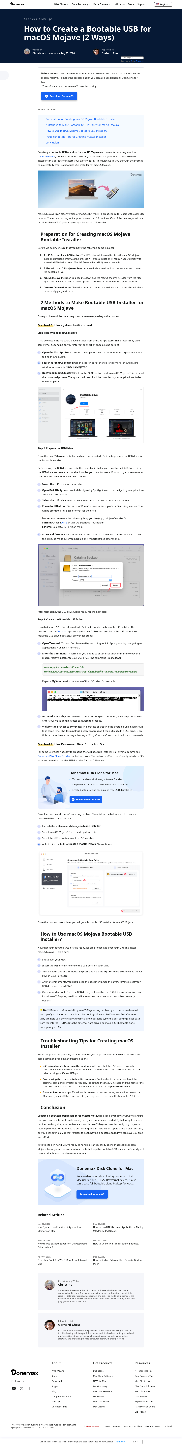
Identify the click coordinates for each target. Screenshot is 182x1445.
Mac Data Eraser (101, 1401)
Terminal (62, 631)
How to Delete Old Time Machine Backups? (116, 1243)
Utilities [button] (118, 4)
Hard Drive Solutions (145, 1406)
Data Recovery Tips (144, 1375)
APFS (64, 522)
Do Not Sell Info (59, 1406)
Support (141, 4)
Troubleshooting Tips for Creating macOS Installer (76, 136)
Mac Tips (46, 19)
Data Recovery (100, 1386)
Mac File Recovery (143, 1381)
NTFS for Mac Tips (143, 1370)
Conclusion (52, 142)
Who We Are (58, 1370)
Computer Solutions (61, 1396)
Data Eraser (98, 1396)
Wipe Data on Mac (144, 1401)
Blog (54, 1391)
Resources (142, 1363)
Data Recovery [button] (80, 4)
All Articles (30, 19)
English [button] (164, 4)
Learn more (119, 1441)
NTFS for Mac (99, 1381)
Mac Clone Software (103, 1375)
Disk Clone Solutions (145, 1386)
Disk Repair (140, 1411)
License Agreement (153, 1426)
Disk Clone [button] (60, 4)
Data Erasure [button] (101, 4)
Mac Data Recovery (102, 1391)
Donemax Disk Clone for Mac (54, 756)
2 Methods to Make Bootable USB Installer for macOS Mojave (83, 125)
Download (57, 1381)
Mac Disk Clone (142, 1391)
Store (131, 4)
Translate (140, 61)
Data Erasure (141, 1396)
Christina (38, 53)
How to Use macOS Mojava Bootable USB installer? (76, 130)
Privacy (107, 1426)
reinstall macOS (46, 156)
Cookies (116, 1426)
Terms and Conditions (132, 1426)
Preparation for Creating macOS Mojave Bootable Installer (81, 119)
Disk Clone (98, 1370)
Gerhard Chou (110, 53)
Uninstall (168, 1426)
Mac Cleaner (99, 1406)
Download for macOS (61, 96)
